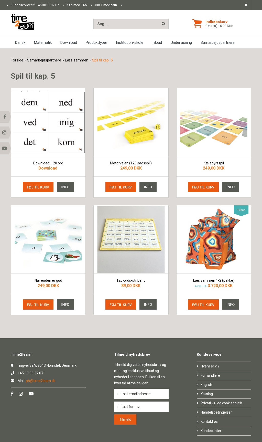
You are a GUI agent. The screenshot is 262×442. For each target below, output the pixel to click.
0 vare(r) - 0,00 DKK (219, 26)
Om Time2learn (106, 5)
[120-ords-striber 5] (131, 239)
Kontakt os (209, 421)
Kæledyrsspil (214, 163)
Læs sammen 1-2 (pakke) (213, 280)
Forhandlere (210, 375)
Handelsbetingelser (216, 412)
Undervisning (181, 42)
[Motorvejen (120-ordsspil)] (131, 122)
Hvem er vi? (210, 366)
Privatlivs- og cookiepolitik (221, 403)
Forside (17, 60)
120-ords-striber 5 (131, 280)
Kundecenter (211, 431)
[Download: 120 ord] (48, 122)
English (206, 385)
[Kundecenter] (246, 5)
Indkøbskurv (216, 21)
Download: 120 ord (48, 163)
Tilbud (157, 42)
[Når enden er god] (48, 239)
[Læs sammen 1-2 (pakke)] (214, 239)
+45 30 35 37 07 (47, 5)
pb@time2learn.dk (41, 381)
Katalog (207, 394)
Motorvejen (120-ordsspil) (131, 163)
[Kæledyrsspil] (214, 122)
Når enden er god (48, 280)
